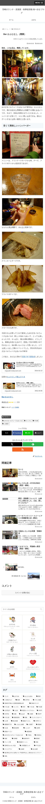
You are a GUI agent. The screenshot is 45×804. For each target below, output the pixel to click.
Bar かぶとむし (7, 397)
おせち (33, 797)
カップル (28, 420)
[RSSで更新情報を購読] (22, 449)
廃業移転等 (7, 417)
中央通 (36, 420)
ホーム (12, 797)
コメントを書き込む (22, 593)
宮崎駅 (17, 407)
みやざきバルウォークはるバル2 (13, 420)
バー (13, 407)
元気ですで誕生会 (28, 356)
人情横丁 (6, 424)
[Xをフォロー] (12, 444)
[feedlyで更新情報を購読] (33, 444)
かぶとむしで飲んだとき (16, 377)
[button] (38, 433)
